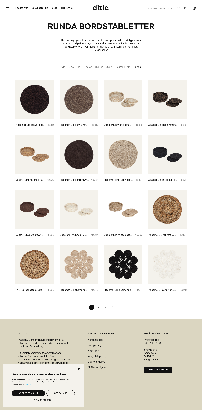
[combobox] (79, 369)
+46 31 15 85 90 (152, 343)
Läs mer (28, 384)
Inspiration (67, 8)
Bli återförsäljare (97, 367)
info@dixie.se (151, 339)
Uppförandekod (96, 361)
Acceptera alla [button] (28, 393)
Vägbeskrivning (158, 369)
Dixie (54, 8)
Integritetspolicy (97, 356)
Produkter (21, 8)
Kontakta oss (95, 339)
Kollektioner (40, 8)
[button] (43, 400)
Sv (185, 8)
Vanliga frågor (95, 345)
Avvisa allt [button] (61, 393)
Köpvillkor (93, 350)
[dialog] (43, 385)
